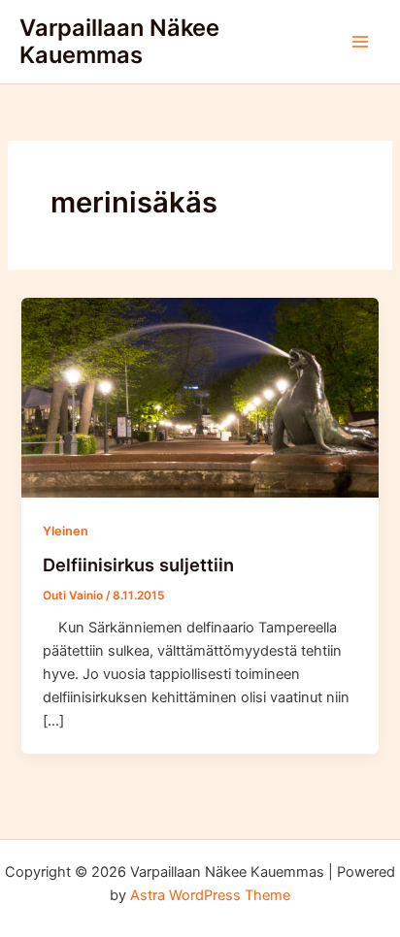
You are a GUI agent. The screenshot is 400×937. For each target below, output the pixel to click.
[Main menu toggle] (360, 41)
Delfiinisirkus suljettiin (138, 564)
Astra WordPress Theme (210, 895)
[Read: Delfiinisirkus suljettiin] (199, 396)
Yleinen (65, 531)
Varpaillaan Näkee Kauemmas (119, 41)
